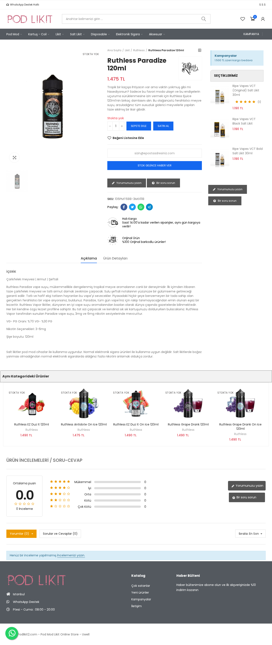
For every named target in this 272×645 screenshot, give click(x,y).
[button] (22, 4)
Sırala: (243, 534)
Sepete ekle (139, 126)
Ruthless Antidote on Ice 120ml (84, 424)
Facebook (123, 207)
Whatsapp (140, 207)
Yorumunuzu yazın (129, 183)
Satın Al (163, 126)
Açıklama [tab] (89, 258)
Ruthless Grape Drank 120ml (188, 424)
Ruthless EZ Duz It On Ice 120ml (136, 424)
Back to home (200, 50)
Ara (204, 19)
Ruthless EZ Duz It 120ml (31, 424)
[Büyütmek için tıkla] (14, 157)
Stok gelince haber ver (154, 165)
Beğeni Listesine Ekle (128, 138)
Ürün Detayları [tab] (115, 258)
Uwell (85, 634)
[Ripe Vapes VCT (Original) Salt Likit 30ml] (219, 95)
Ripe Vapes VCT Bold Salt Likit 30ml (247, 151)
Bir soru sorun (165, 183)
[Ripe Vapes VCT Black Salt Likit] (219, 128)
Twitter (132, 207)
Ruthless (32, 430)
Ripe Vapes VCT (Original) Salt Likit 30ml (245, 90)
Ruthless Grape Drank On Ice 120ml (240, 426)
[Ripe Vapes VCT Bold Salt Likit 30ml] (219, 158)
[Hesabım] (263, 19)
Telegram (149, 207)
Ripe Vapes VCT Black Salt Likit (244, 121)
